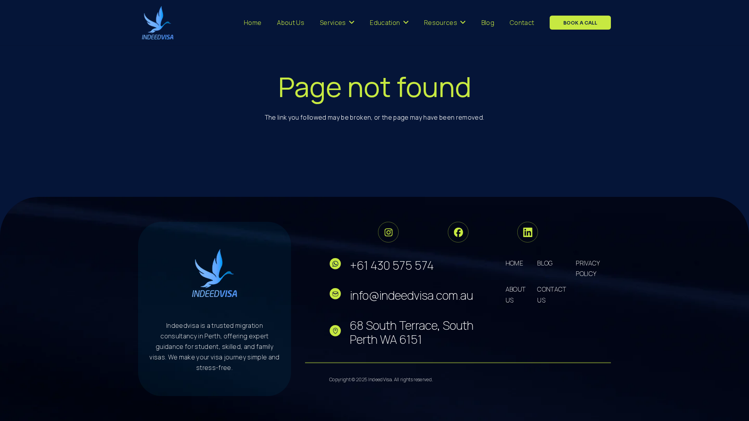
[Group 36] (527, 232)
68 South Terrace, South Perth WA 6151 (412, 332)
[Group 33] (388, 232)
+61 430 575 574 (392, 265)
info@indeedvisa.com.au (411, 295)
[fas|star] (339, 265)
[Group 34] (458, 232)
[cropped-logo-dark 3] (157, 22)
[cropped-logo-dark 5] (214, 273)
